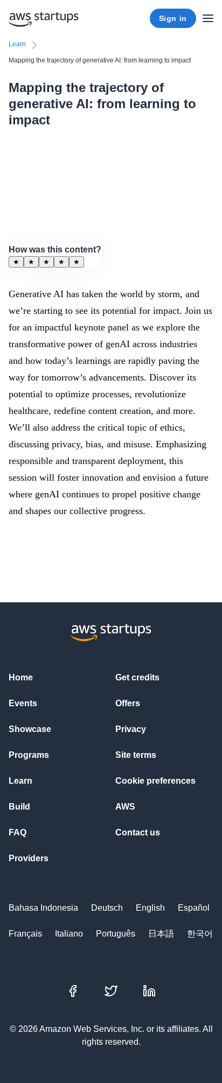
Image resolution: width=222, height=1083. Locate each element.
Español (194, 907)
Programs (29, 754)
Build (19, 806)
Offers (127, 703)
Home (21, 677)
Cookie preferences (155, 780)
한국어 (200, 933)
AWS (125, 806)
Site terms (135, 754)
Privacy (130, 729)
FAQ (17, 832)
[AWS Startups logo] (44, 18)
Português (115, 933)
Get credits (137, 677)
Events (23, 703)
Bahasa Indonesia (43, 907)
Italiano (69, 933)
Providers (28, 858)
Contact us (137, 832)
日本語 (161, 933)
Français (25, 933)
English (150, 907)
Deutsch (107, 907)
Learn (17, 44)
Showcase (30, 729)
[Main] (208, 18)
